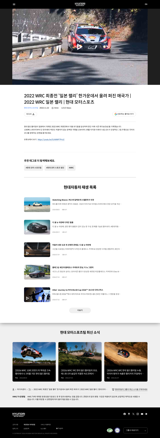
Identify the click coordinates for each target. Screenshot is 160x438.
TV (30, 389)
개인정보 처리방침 (29, 425)
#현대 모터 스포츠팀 (33, 168)
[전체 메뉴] (14, 4)
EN (146, 4)
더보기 (80, 310)
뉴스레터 (43, 429)
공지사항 (15, 425)
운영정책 (26, 429)
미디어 (31, 114)
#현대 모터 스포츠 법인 (55, 168)
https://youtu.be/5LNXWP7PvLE (51, 139)
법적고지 (15, 429)
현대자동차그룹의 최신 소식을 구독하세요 (131, 389)
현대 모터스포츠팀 (31, 108)
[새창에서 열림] (110, 430)
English (59, 428)
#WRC (71, 168)
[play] (80, 46)
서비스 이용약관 (46, 425)
